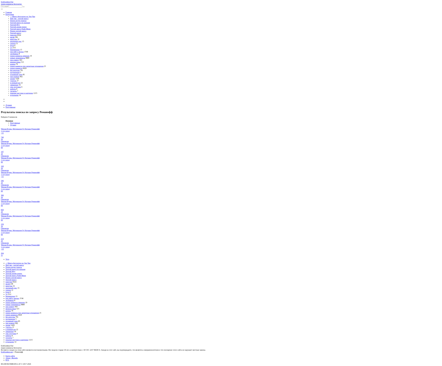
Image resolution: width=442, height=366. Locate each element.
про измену (14, 60)
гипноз (13, 43)
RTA (7, 360)
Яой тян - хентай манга (19, 19)
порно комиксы (16, 68)
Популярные (10, 107)
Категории (10, 14)
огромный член (16, 75)
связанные (14, 85)
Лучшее (13, 125)
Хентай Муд (15, 25)
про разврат (14, 77)
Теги (7, 259)
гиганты (13, 91)
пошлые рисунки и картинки (21, 93)
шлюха (12, 64)
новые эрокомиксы (17, 58)
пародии (13, 35)
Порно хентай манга (18, 31)
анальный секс (16, 41)
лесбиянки (14, 54)
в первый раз (15, 83)
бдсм (12, 45)
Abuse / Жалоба (12, 358)
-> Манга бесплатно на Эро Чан (22, 16)
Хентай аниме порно (18, 27)
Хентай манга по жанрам (20, 23)
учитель (13, 81)
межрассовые (15, 62)
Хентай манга (15, 33)
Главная (9, 12)
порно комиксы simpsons (19, 56)
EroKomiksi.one (7, 352)
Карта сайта (10, 356)
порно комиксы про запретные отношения (27, 66)
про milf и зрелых (17, 52)
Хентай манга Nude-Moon (20, 29)
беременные (15, 50)
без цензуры (15, 70)
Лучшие (9, 105)
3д (11, 48)
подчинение (15, 72)
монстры (13, 39)
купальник (14, 95)
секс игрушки (15, 87)
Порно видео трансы (18, 21)
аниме (12, 79)
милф (12, 37)
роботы (13, 89)
